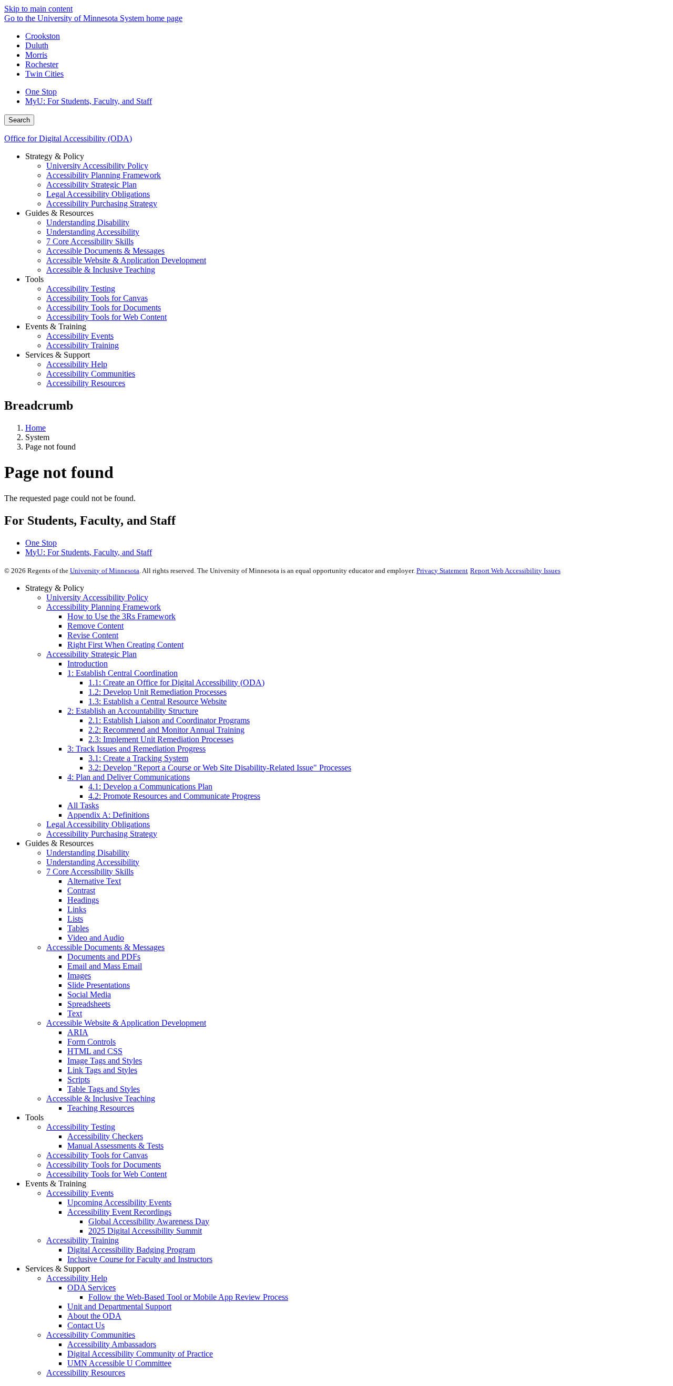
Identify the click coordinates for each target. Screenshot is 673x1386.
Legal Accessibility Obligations (98, 824)
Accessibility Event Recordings (119, 1211)
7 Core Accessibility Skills (90, 871)
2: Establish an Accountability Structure (132, 710)
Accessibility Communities (90, 1334)
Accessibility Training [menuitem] (82, 345)
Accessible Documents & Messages (105, 947)
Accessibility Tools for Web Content (106, 1174)
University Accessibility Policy (97, 597)
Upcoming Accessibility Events (119, 1202)
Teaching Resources (100, 1107)
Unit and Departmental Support (119, 1306)
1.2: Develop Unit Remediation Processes (157, 691)
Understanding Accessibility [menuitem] (92, 231)
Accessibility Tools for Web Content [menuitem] (106, 316)
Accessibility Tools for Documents (103, 1164)
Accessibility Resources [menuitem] (85, 383)
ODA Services (91, 1287)
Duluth (36, 45)
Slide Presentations (98, 985)
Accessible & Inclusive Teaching (100, 1098)
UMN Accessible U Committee (119, 1363)
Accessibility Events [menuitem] (80, 335)
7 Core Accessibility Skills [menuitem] (90, 241)
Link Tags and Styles (102, 1070)
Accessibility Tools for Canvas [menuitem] (97, 298)
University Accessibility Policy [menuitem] (97, 165)
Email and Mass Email (104, 966)
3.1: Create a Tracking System (138, 758)
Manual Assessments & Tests (115, 1145)
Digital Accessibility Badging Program (131, 1249)
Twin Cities (44, 73)
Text (74, 1013)
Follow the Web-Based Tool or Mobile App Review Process (188, 1297)
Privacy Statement (442, 571)
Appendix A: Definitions (108, 814)
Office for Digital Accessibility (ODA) (68, 138)
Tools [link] (34, 279)
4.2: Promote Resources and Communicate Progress (174, 795)
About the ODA (94, 1315)
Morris (36, 54)
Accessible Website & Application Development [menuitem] (126, 260)
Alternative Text (94, 881)
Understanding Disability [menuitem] (87, 222)
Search (19, 120)
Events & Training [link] (55, 326)
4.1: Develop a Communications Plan (150, 786)
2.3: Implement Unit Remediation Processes (160, 739)
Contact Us (86, 1325)
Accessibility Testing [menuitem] (80, 288)
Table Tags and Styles (103, 1089)
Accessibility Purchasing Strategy (101, 833)
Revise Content (92, 635)
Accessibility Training (82, 1240)
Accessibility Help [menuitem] (76, 364)
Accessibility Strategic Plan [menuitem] (91, 184)
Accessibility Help (76, 1278)
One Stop (41, 91)
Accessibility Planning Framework (103, 606)
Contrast (81, 890)
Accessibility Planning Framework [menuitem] (103, 175)
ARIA (77, 1032)
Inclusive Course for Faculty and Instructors (139, 1259)
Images (79, 975)
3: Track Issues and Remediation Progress (136, 748)
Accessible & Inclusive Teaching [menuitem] (100, 269)
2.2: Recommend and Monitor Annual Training (166, 729)
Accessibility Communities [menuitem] (90, 373)
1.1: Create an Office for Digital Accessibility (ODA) (176, 682)
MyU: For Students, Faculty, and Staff (88, 101)
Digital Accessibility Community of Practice (140, 1353)
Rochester (41, 64)
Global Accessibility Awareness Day (148, 1221)
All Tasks (83, 805)
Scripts (78, 1079)
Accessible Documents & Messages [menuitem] (105, 250)
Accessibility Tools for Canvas (97, 1155)
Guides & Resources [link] (59, 213)
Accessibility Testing (80, 1126)
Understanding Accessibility (92, 862)
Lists (75, 918)
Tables (78, 928)
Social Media (89, 994)
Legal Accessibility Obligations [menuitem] (98, 194)
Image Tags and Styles (104, 1060)
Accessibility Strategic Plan (91, 654)
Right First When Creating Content (125, 644)
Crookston (42, 36)
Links (76, 909)
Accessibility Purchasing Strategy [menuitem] (101, 203)
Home (35, 427)
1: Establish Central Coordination (122, 673)
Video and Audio (95, 937)
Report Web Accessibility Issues (515, 571)
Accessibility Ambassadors (111, 1344)
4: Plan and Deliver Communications (128, 777)
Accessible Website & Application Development (126, 1022)
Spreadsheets (88, 1003)
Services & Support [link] (57, 354)
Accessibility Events (80, 1193)
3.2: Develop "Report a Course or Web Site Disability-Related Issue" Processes (219, 767)
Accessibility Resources (85, 1372)
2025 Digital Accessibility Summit (145, 1230)
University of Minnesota (104, 571)
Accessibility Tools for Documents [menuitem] (103, 307)
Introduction (87, 663)
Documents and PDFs (103, 956)
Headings (83, 899)
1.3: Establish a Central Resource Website (157, 701)
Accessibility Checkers (105, 1136)
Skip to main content (38, 8)
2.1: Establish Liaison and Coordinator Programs (169, 720)
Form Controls (91, 1041)
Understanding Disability (87, 852)
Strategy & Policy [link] (54, 156)
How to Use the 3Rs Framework (121, 616)
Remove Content (95, 625)
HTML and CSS (95, 1051)
